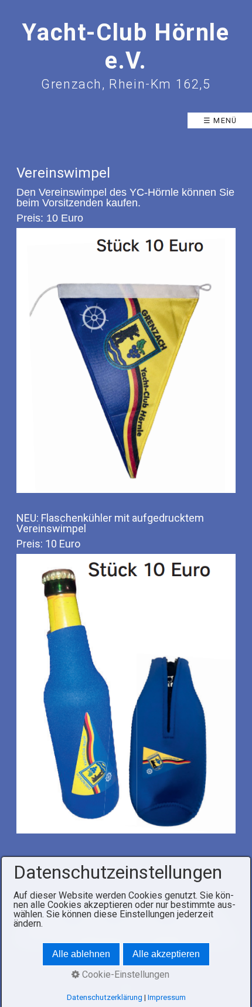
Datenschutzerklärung (104, 997)
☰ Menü (220, 120)
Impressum (167, 997)
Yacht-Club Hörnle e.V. (125, 46)
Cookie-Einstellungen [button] (124, 974)
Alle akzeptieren (166, 954)
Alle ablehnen (81, 954)
